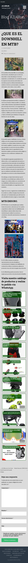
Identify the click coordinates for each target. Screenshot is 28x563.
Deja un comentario (9, 53)
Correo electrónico (7, 518)
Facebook (16, 551)
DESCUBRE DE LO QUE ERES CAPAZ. (14, 549)
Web (2, 526)
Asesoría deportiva (18, 553)
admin (5, 51)
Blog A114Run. (6, 551)
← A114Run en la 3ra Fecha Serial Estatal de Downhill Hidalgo (6, 470)
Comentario (5, 488)
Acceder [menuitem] (3, 1)
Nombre (4, 510)
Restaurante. (14, 557)
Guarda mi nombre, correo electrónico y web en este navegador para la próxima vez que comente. (14, 535)
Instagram (7, 553)
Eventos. (9, 555)
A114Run (5, 6)
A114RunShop (18, 555)
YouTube (23, 551)
